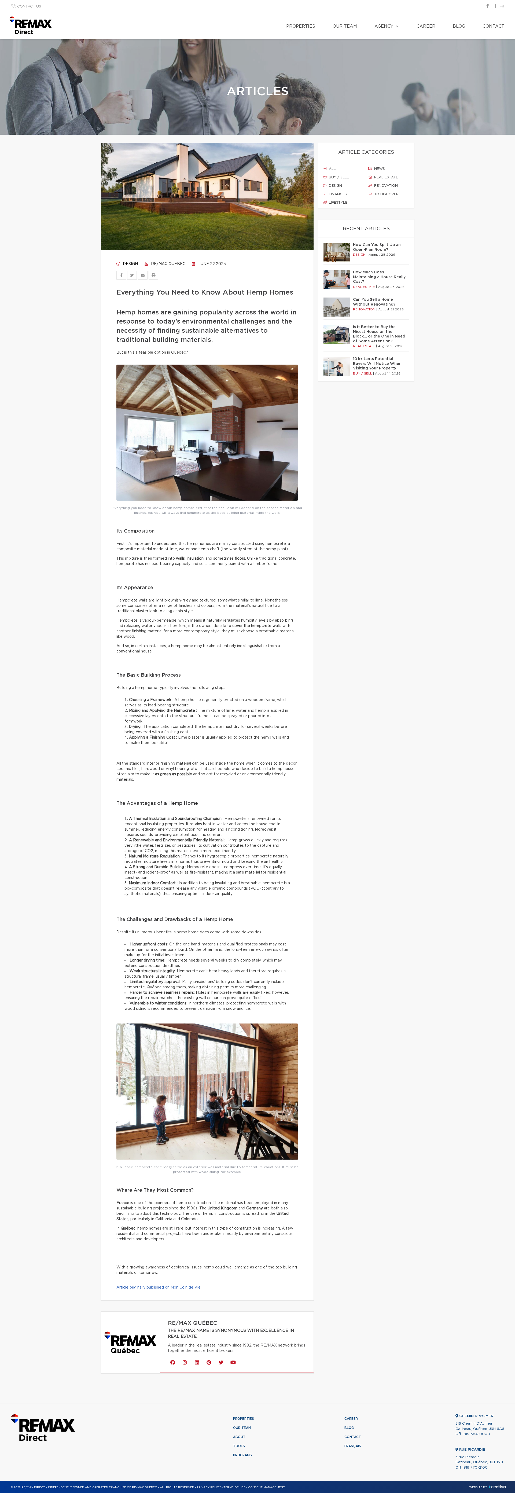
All (332, 169)
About (239, 1437)
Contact (493, 26)
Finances (337, 194)
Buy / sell (338, 177)
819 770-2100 (476, 1467)
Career (426, 26)
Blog (459, 26)
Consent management (266, 1487)
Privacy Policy (209, 1487)
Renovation (385, 186)
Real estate (385, 177)
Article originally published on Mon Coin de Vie (158, 1287)
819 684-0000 (477, 1434)
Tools (239, 1446)
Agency (383, 26)
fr (502, 6)
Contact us (29, 6)
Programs (242, 1455)
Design (130, 264)
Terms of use (234, 1487)
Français (352, 1446)
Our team (345, 26)
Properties (300, 26)
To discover (386, 194)
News (379, 169)
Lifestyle (337, 202)
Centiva (497, 1486)
